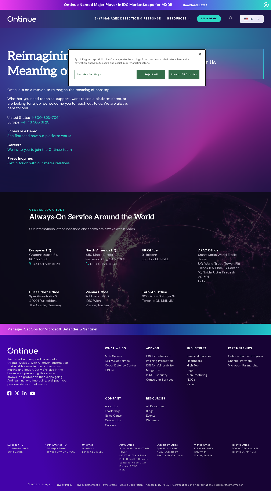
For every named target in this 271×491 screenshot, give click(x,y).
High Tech (193, 365)
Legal (190, 370)
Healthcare (194, 361)
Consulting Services (159, 379)
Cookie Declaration (131, 485)
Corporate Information (229, 485)
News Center (114, 415)
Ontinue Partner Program (245, 356)
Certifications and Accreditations (192, 485)
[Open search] (230, 18)
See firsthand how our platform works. (39, 135)
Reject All (151, 74)
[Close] (200, 54)
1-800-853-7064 (46, 117)
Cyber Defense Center (120, 365)
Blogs (149, 411)
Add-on (152, 348)
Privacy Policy (64, 485)
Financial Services (199, 356)
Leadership (112, 411)
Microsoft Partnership (243, 365)
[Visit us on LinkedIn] (24, 393)
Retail (191, 384)
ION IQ (109, 370)
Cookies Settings (89, 74)
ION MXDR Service (117, 361)
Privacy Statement (87, 485)
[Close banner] (266, 4)
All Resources (155, 406)
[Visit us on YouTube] (32, 393)
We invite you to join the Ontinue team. (39, 149)
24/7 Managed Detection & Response (128, 18)
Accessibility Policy (157, 485)
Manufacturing (197, 375)
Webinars (152, 420)
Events (150, 415)
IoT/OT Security (156, 375)
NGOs (191, 379)
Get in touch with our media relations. (38, 163)
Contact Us (113, 420)
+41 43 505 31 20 (35, 122)
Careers (110, 425)
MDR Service (113, 356)
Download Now (194, 5)
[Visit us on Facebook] (9, 393)
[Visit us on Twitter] (17, 393)
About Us (111, 406)
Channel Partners (240, 361)
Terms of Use (109, 485)
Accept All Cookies (184, 74)
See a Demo (209, 18)
